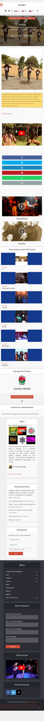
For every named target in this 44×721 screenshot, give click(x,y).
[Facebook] (8, 692)
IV (3, 269)
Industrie (8, 578)
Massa (11, 520)
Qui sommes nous (12, 597)
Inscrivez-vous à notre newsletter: (20, 535)
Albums (8, 591)
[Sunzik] (21, 316)
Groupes (4, 267)
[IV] (21, 259)
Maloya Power (7, 114)
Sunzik (4, 327)
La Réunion (18, 36)
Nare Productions (14, 516)
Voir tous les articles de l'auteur (22, 397)
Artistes (8, 581)
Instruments (10, 588)
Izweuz (4, 307)
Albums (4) (31, 18)
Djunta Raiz (5, 346)
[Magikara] (21, 355)
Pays (7, 575)
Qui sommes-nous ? (29, 707)
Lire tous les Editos (15, 474)
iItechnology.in (32, 702)
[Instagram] (18, 692)
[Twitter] (13, 692)
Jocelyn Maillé (32, 27)
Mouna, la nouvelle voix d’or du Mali (20, 510)
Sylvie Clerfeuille (20, 467)
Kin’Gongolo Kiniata (8, 288)
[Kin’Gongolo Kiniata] (21, 278)
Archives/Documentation (14, 571)
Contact (38, 707)
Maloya (30, 36)
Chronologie (12, 707)
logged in (16, 414)
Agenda (8, 594)
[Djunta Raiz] (21, 336)
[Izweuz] (21, 297)
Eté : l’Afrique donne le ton (19, 425)
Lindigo (22, 24)
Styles (8, 584)
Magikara (5, 365)
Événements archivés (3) (17, 18)
